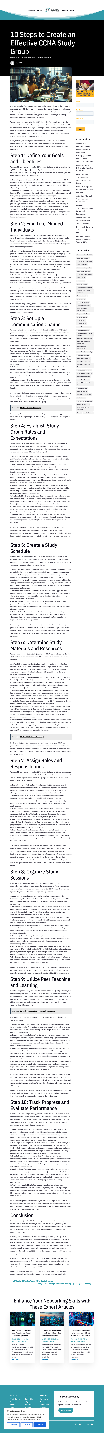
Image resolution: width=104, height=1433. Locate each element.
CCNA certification (82, 264)
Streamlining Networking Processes (84, 408)
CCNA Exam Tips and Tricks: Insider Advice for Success (84, 199)
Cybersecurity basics (83, 302)
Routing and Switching (83, 404)
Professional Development (84, 401)
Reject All (27, 1424)
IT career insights (82, 317)
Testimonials (44, 1405)
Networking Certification (84, 370)
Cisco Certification (82, 284)
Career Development (83, 258)
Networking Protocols (83, 380)
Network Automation (83, 330)
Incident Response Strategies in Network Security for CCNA (84, 220)
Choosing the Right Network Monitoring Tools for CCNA (83, 239)
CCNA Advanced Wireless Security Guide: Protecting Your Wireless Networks (51, 1333)
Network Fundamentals (83, 358)
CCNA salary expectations (84, 274)
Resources (31, 10)
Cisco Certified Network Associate (84, 291)
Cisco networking (82, 296)
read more (15, 1359)
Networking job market (83, 376)
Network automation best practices (84, 334)
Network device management (81, 347)
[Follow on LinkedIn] (92, 1424)
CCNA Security (81, 277)
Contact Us (29, 1399)
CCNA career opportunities (84, 261)
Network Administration (84, 327)
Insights (65, 10)
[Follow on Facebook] (84, 1424)
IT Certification (81, 320)
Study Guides (15, 1399)
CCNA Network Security (84, 271)
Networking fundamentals (84, 373)
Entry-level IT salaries (83, 314)
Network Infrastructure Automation (83, 366)
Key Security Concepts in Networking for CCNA (84, 230)
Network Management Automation (83, 384)
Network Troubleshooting (84, 394)
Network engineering (83, 355)
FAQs (27, 1402)
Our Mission (44, 1399)
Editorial (23, 1341)
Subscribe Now (66, 1410)
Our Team (43, 1402)
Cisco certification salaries (84, 287)
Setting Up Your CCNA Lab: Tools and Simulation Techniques (84, 158)
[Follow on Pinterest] (88, 1424)
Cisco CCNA (80, 281)
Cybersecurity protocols (83, 305)
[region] (26, 1418)
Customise (13, 1424)
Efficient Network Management (82, 309)
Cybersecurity (81, 299)
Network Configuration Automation (83, 342)
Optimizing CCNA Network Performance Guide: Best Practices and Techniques (81, 1333)
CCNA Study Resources (43, 57)
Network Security (82, 391)
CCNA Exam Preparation (27, 57)
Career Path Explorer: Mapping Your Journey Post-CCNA (84, 189)
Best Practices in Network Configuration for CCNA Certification (84, 168)
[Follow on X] (75, 1424)
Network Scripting (82, 388)
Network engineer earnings (85, 352)
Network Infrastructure (83, 361)
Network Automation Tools (84, 338)
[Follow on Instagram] (79, 1424)
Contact (72, 10)
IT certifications (81, 323)
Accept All (40, 1424)
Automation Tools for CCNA (85, 255)
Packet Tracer (81, 398)
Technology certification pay (85, 413)
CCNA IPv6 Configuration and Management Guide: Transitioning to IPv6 (21, 1333)
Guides (39, 10)
